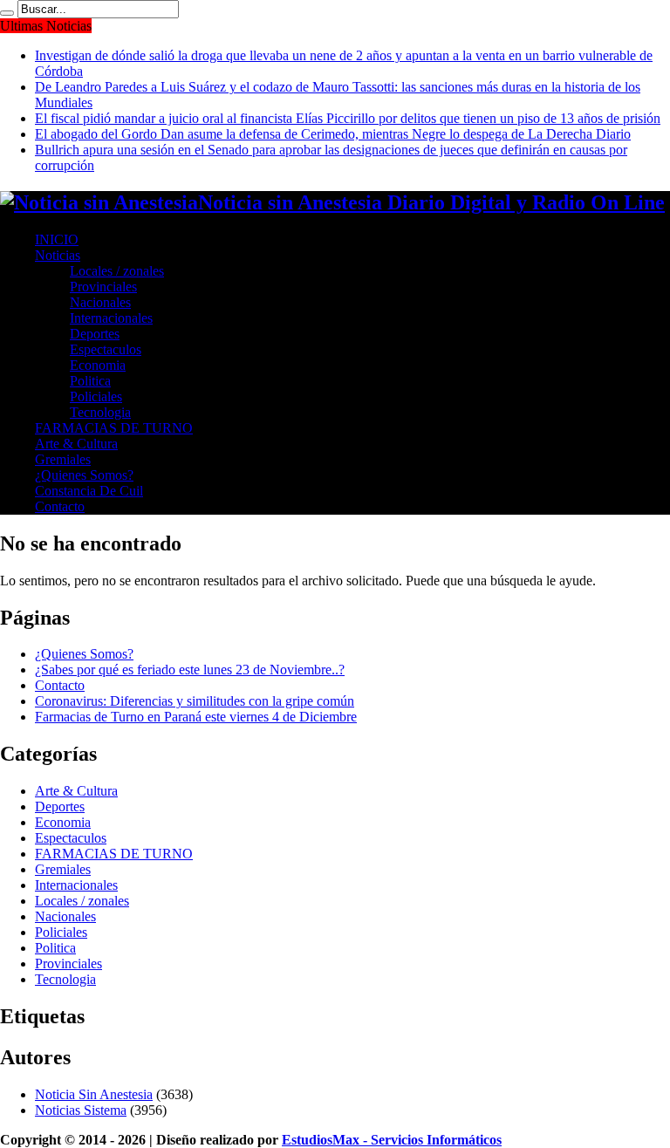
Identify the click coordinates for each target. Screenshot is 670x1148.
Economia (98, 365)
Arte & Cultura (76, 443)
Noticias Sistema (80, 1110)
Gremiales (63, 459)
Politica (90, 380)
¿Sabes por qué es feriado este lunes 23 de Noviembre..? (190, 669)
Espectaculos (105, 349)
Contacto (60, 506)
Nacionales (100, 302)
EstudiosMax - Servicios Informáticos (392, 1139)
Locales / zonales (117, 270)
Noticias (57, 255)
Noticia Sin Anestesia (94, 1094)
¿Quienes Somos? (84, 475)
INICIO (57, 239)
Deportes (95, 333)
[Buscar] (7, 13)
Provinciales (103, 286)
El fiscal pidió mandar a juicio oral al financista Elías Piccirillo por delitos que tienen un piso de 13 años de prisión (347, 118)
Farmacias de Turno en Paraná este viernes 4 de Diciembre (196, 716)
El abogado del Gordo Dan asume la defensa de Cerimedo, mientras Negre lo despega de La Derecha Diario (333, 133)
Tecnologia (100, 412)
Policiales (96, 396)
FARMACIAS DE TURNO (114, 427)
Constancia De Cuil (89, 490)
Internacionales (111, 318)
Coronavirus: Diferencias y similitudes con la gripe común (194, 701)
